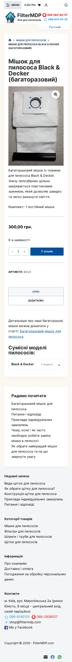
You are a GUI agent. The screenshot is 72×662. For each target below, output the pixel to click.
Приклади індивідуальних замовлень (33, 499)
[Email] (46, 657)
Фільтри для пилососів (22, 531)
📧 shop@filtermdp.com (22, 622)
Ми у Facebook (20, 627)
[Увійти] (46, 5)
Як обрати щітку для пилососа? (29, 489)
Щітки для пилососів (20, 542)
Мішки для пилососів (21, 526)
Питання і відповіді (26, 414)
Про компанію (15, 563)
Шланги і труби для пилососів (28, 536)
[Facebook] (53, 657)
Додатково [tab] (36, 300)
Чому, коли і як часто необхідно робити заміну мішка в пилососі (31, 435)
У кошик (47, 251)
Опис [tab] (36, 291)
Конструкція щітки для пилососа (30, 494)
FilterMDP (29, 15)
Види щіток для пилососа (24, 483)
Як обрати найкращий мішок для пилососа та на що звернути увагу (34, 451)
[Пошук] (66, 5)
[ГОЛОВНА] (9, 40)
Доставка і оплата (18, 569)
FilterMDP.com (43, 643)
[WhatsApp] (60, 657)
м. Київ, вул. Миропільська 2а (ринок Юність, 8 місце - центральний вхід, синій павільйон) (33, 606)
